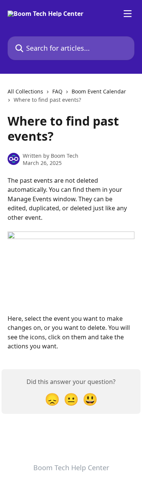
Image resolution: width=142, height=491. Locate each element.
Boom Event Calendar (99, 91)
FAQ (57, 91)
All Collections (25, 91)
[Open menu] (127, 13)
